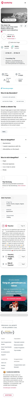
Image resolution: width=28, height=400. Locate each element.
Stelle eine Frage (15, 42)
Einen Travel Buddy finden (6, 348)
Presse (3, 368)
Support (3, 355)
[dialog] (14, 384)
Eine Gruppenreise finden (6, 343)
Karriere (3, 365)
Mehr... (4, 132)
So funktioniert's (5, 352)
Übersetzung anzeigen (8, 88)
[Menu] (25, 2)
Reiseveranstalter (18, 345)
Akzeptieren (8, 395)
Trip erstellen (17, 350)
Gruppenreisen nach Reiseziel (19, 366)
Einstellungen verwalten (9, 387)
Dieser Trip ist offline (14, 315)
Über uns (3, 362)
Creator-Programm (19, 347)
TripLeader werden (19, 342)
